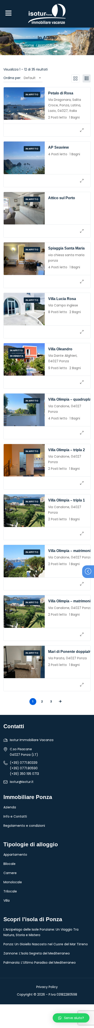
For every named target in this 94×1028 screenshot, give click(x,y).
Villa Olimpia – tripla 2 (66, 450)
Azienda (9, 807)
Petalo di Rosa (60, 93)
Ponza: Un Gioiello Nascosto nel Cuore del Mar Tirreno (45, 944)
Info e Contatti (15, 816)
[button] (71, 1017)
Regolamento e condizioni (24, 825)
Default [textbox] (30, 78)
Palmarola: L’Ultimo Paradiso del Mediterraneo (39, 962)
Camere (10, 873)
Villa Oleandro (60, 349)
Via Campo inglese (63, 305)
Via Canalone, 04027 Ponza (70, 557)
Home (29, 45)
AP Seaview (58, 147)
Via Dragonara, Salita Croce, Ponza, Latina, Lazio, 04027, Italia (64, 105)
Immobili (45, 45)
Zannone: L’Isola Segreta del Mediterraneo (36, 953)
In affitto (32, 94)
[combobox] (32, 78)
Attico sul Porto (61, 198)
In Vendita (16, 356)
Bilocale (9, 863)
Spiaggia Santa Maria (66, 248)
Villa (6, 900)
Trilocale (10, 891)
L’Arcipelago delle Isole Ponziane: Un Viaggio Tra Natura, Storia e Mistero (40, 932)
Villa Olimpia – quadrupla (69, 399)
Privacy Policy (47, 987)
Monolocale (12, 882)
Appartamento (15, 854)
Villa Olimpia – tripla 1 (66, 500)
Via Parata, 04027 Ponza (67, 658)
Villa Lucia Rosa (62, 299)
